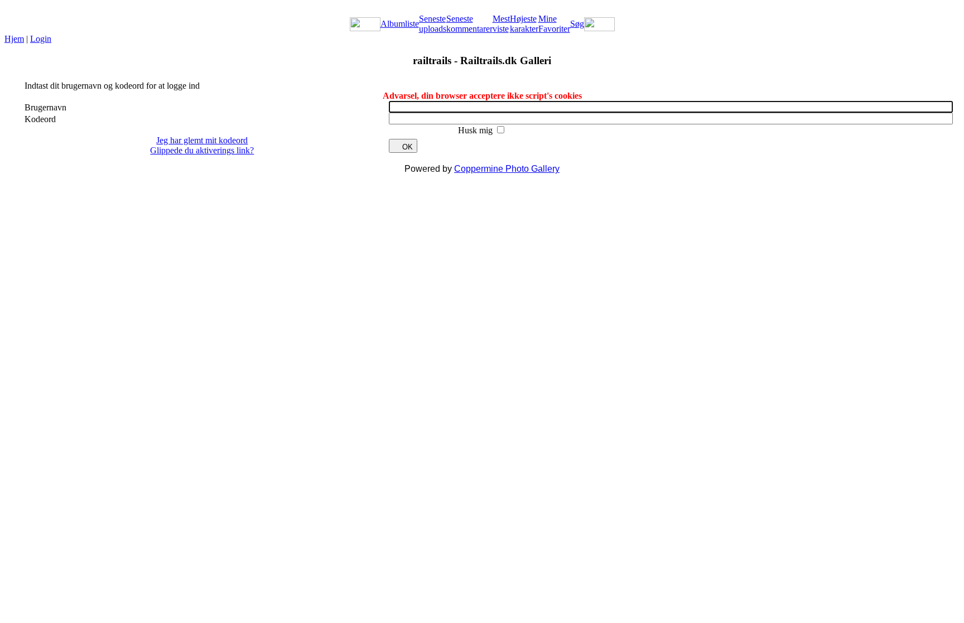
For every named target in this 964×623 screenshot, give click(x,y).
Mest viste (501, 23)
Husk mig (476, 130)
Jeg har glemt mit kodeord (202, 140)
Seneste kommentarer (469, 23)
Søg (577, 23)
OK (407, 147)
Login (40, 39)
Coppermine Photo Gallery (507, 168)
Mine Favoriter (554, 23)
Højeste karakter (524, 23)
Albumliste (399, 23)
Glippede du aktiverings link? (202, 150)
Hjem (14, 39)
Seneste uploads (432, 23)
